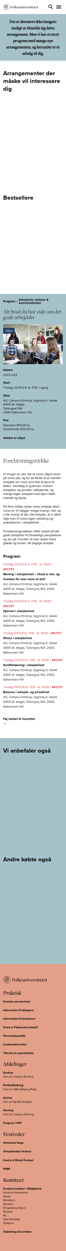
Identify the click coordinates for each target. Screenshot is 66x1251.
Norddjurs (9, 1200)
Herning (8, 1110)
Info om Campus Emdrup (18, 1076)
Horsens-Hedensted (15, 1192)
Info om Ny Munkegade (17, 1102)
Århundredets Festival (17, 1151)
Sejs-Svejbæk (11, 1219)
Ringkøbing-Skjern (14, 1208)
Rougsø (7, 1211)
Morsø (7, 1196)
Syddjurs (8, 1223)
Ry (4, 1215)
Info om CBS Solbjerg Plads (20, 1089)
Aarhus (7, 1098)
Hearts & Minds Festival (18, 1160)
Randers (8, 1204)
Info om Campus (13, 1114)
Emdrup (8, 1073)
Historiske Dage (13, 1143)
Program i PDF (12, 1123)
